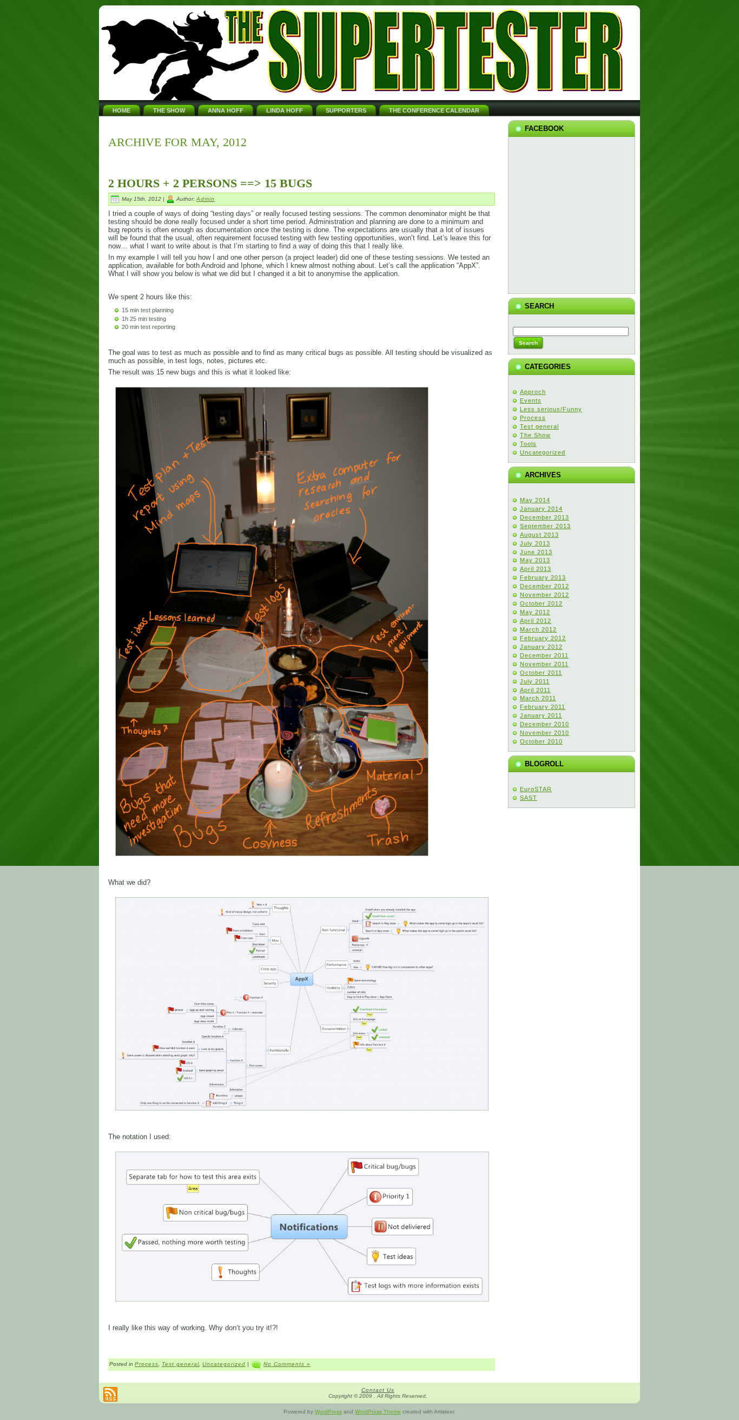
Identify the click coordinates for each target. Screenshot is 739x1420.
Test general (180, 1364)
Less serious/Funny (551, 409)
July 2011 (535, 681)
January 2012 (541, 646)
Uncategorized (224, 1364)
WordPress (328, 1412)
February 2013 (543, 577)
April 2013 (535, 569)
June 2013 (536, 552)
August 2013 (539, 534)
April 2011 (535, 690)
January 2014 (541, 508)
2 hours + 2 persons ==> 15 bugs (210, 183)
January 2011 (541, 715)
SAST (528, 797)
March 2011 (538, 698)
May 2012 (535, 612)
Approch (533, 392)
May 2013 (535, 560)
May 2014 (535, 500)
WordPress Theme (378, 1412)
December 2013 (544, 517)
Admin (205, 199)
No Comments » (287, 1364)
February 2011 (542, 707)
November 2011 (544, 664)
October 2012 (541, 603)
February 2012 (543, 638)
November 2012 (544, 594)
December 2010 (544, 724)
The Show (535, 435)
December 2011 (544, 655)
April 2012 (535, 620)
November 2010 (544, 732)
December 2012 (544, 586)
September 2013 (545, 526)
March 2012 (538, 629)
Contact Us (377, 1390)
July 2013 (535, 543)
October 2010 (541, 741)
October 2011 (541, 672)
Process (147, 1364)
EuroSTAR (536, 789)
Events (531, 400)
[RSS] (110, 1394)
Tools (528, 444)
